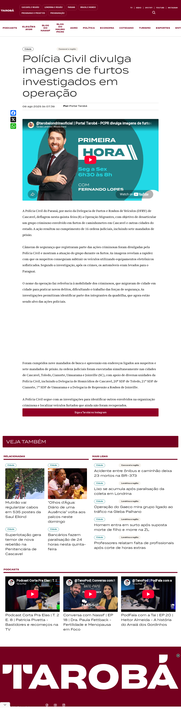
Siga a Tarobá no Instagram (91, 412)
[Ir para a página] (153, 12)
